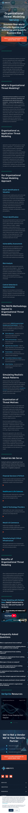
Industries (4, 787)
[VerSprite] (5, 3)
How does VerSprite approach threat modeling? (13, 676)
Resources (4, 791)
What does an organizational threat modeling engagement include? (12, 657)
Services (4, 782)
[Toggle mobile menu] (25, 2)
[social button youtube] (11, 776)
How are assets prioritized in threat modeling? (12, 680)
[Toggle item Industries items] (26, 787)
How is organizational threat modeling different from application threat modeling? (13, 647)
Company (3, 795)
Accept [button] (11, 810)
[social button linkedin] (6, 776)
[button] (11, 722)
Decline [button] (16, 810)
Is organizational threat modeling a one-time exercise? (12, 671)
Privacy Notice (5, 803)
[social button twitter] (2, 776)
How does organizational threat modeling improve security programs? (11, 666)
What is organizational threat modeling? (11, 642)
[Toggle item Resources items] (26, 791)
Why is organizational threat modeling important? (10, 652)
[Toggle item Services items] (26, 782)
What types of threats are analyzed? (9, 662)
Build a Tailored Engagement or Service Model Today (14, 39)
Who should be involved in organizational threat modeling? (11, 684)
